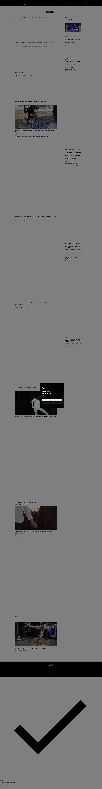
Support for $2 (52, 400)
